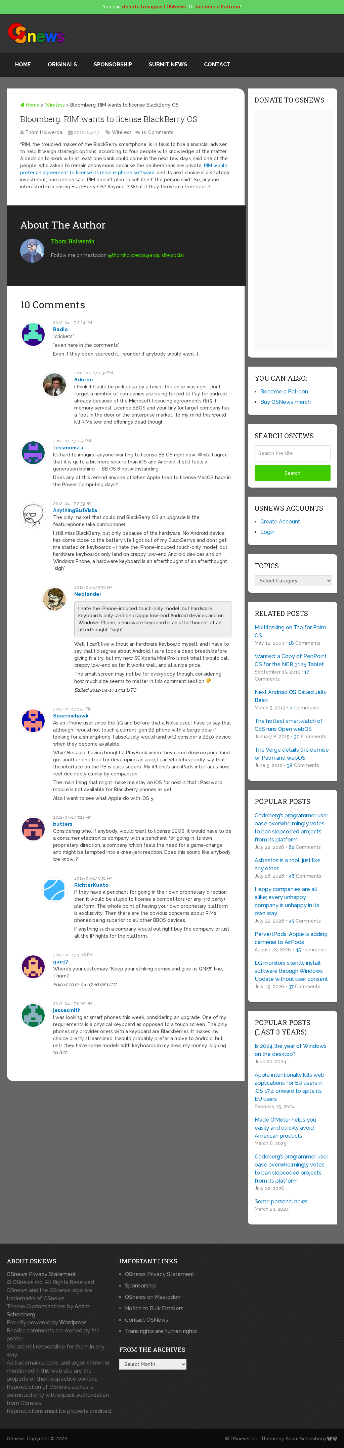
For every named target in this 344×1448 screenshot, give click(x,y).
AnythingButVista (75, 510)
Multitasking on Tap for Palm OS (290, 631)
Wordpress (73, 1322)
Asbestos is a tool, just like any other (287, 864)
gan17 (60, 962)
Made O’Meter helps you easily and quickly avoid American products (285, 1128)
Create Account (280, 521)
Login (267, 532)
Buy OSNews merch (285, 402)
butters (63, 824)
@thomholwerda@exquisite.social (146, 255)
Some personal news (281, 1201)
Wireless (55, 105)
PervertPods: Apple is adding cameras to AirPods (291, 938)
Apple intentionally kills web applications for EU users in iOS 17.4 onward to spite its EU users (290, 1087)
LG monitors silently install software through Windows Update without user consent (291, 971)
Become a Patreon (284, 391)
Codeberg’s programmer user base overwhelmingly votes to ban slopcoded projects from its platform (291, 827)
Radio (60, 329)
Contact (217, 64)
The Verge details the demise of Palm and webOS (292, 754)
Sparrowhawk (71, 716)
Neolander (87, 594)
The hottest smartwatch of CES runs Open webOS (289, 725)
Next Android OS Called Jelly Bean (291, 696)
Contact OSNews (146, 1320)
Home (23, 64)
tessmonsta (68, 448)
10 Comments (157, 132)
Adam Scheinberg (306, 1438)
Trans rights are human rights (161, 1331)
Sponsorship (113, 64)
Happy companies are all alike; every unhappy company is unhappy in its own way (287, 901)
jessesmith (67, 1010)
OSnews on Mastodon (152, 1297)
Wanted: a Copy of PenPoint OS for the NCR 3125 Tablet (291, 660)
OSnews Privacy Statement (41, 1274)
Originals (62, 64)
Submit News (168, 64)
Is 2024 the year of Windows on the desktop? (291, 1050)
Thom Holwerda (43, 132)
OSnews (16, 1438)
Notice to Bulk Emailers (154, 1308)
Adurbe (83, 380)
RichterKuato (91, 885)
